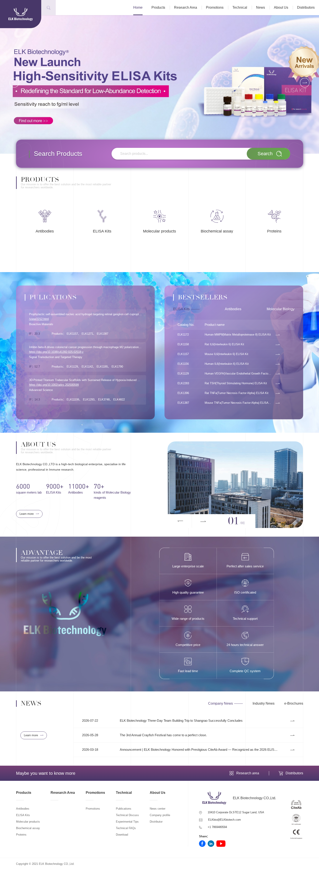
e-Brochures (293, 703)
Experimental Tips (127, 821)
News (260, 7)
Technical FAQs (126, 828)
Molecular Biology (280, 309)
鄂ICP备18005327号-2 (89, 863)
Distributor (156, 821)
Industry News (264, 703)
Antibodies (233, 309)
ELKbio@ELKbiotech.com (224, 819)
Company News (220, 703)
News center (157, 808)
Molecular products (28, 821)
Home (138, 7)
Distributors (306, 7)
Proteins (21, 834)
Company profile (160, 815)
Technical (239, 7)
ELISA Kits (181, 309)
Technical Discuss (127, 815)
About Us (281, 7)
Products (158, 7)
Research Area (185, 7)
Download (122, 834)
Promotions (215, 7)
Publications (123, 808)
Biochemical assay (28, 828)
